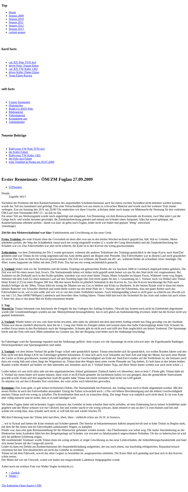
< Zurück (14, 472)
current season (17, 32)
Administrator (17, 122)
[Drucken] (15, 187)
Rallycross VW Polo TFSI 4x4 (27, 148)
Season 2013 (16, 28)
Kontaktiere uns (18, 118)
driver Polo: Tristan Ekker (24, 65)
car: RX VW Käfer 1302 (23, 68)
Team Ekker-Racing (20, 75)
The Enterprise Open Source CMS (21, 485)
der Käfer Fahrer (18, 152)
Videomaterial (17, 115)
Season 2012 (16, 25)
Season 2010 (16, 19)
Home (12, 12)
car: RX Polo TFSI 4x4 (22, 62)
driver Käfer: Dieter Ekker (24, 72)
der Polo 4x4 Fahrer (20, 158)
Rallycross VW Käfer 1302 (25, 155)
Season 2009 (16, 15)
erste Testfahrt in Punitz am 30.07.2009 (31, 162)
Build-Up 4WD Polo (21, 108)
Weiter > (14, 476)
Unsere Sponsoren (19, 102)
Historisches (16, 105)
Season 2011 (16, 22)
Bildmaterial (16, 112)
